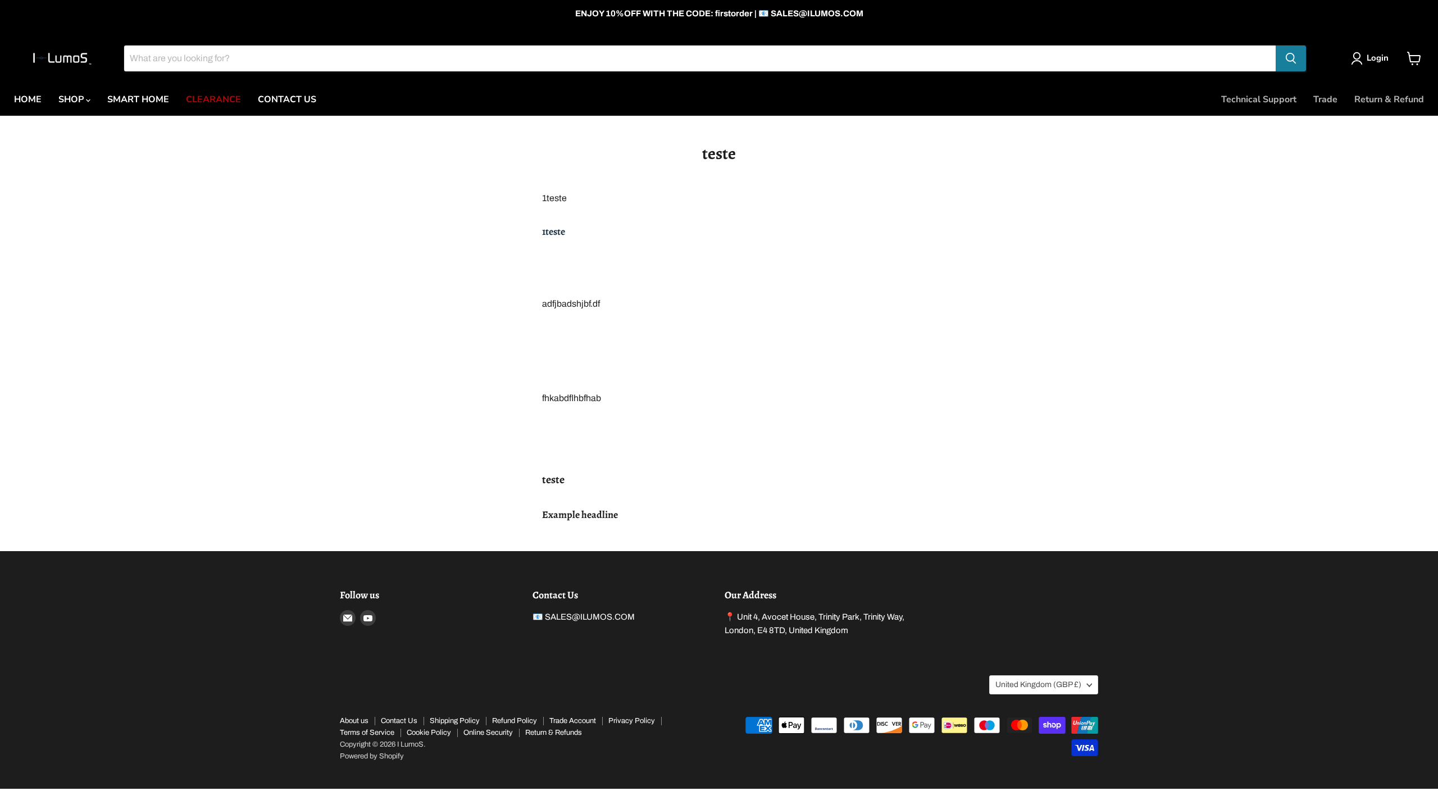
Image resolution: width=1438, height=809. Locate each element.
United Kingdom (1038, 684)
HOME (28, 99)
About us (354, 721)
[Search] (1291, 58)
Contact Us (399, 721)
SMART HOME (138, 99)
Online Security (488, 733)
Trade (1325, 99)
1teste (553, 231)
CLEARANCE (213, 99)
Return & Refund (1389, 99)
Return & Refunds (553, 733)
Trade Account (572, 721)
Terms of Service (367, 733)
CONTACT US (287, 99)
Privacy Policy (631, 721)
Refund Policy (514, 721)
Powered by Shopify (372, 756)
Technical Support (1258, 99)
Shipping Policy (455, 721)
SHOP (72, 99)
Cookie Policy (429, 733)
